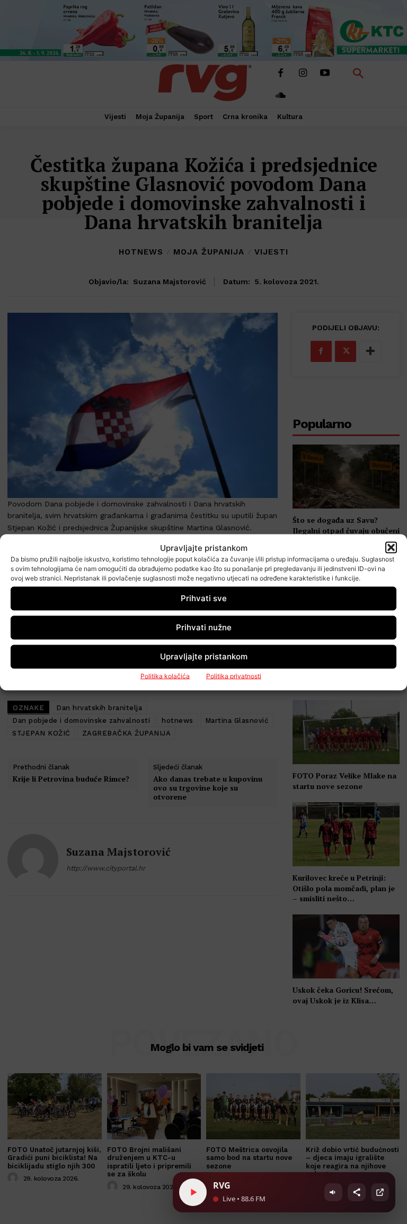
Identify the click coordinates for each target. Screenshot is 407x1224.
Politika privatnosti (233, 675)
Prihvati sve (204, 598)
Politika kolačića (165, 675)
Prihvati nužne (204, 627)
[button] (391, 547)
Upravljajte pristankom (203, 656)
